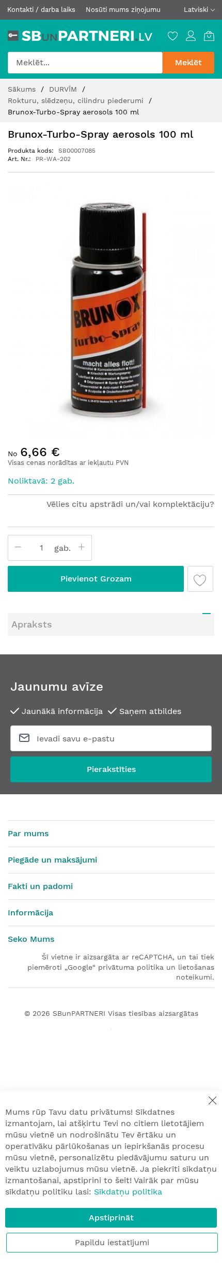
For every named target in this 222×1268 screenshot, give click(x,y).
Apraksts (31, 624)
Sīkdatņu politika (128, 1192)
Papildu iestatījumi (112, 1242)
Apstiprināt (111, 1217)
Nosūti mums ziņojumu (123, 9)
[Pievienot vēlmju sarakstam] (200, 579)
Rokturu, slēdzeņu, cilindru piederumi (77, 100)
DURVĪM (64, 89)
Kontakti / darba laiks (41, 9)
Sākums (23, 89)
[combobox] (85, 63)
